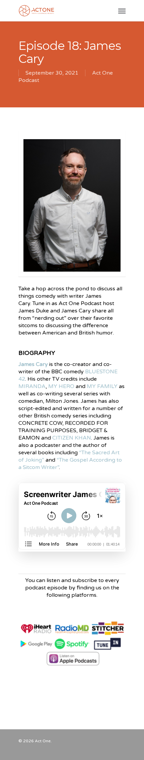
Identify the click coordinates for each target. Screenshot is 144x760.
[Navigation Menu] (122, 10)
